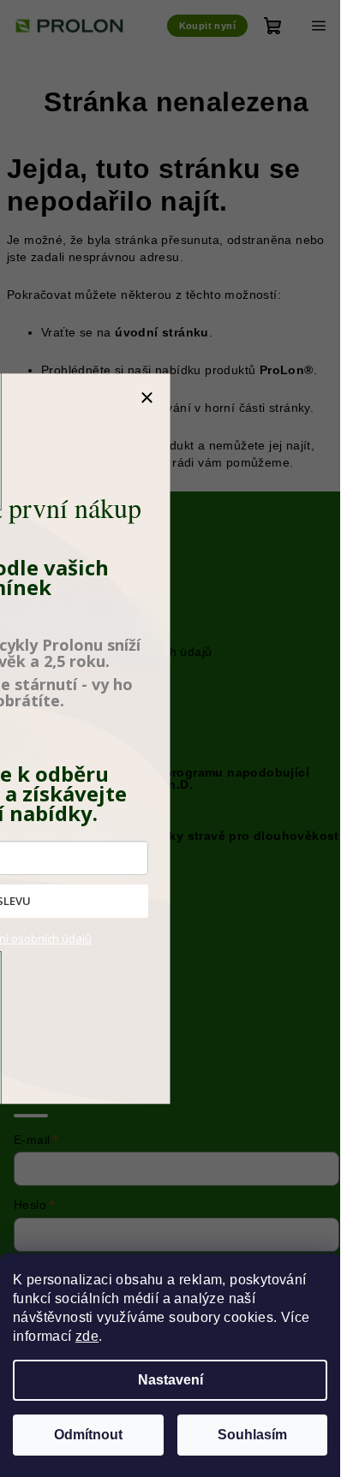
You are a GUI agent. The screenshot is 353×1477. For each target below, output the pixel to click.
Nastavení (170, 1380)
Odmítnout (88, 1434)
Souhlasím (252, 1434)
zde (87, 1336)
